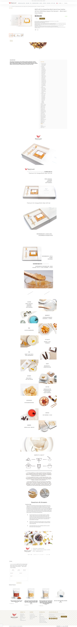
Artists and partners (43, 622)
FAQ (40, 615)
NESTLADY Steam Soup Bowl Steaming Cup (60, 601)
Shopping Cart (32, 615)
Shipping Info (41, 616)
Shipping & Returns (42, 621)
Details (11, 40)
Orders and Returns (33, 616)
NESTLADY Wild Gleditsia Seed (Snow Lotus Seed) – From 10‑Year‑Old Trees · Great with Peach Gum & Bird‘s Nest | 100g (31, 601)
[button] (10, 20)
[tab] (11, 40)
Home (10, 6)
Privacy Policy (42, 617)
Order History (32, 617)
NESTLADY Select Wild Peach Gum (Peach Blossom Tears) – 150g (16, 601)
